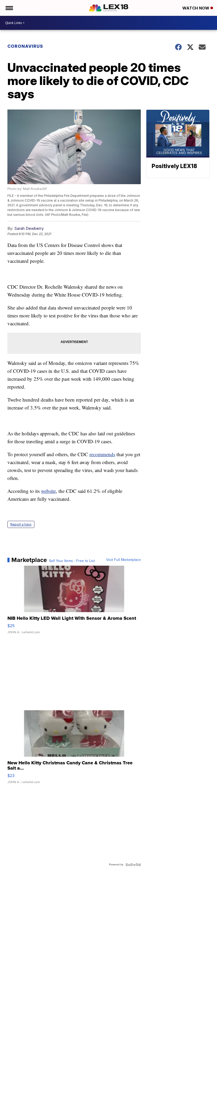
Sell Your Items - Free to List (72, 561)
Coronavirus (25, 46)
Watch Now (196, 8)
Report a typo (20, 524)
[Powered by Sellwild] (133, 864)
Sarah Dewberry (29, 228)
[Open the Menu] (9, 8)
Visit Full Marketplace (123, 560)
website (48, 491)
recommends (102, 454)
